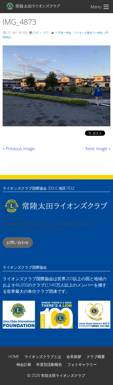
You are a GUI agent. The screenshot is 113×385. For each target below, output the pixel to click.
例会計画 (23, 364)
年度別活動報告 (49, 364)
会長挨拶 (73, 356)
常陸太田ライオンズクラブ (32, 6)
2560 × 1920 (41, 32)
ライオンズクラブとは (42, 356)
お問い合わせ (18, 242)
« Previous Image (19, 149)
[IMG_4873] (56, 85)
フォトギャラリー (82, 364)
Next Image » (97, 149)
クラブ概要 (95, 356)
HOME (13, 356)
